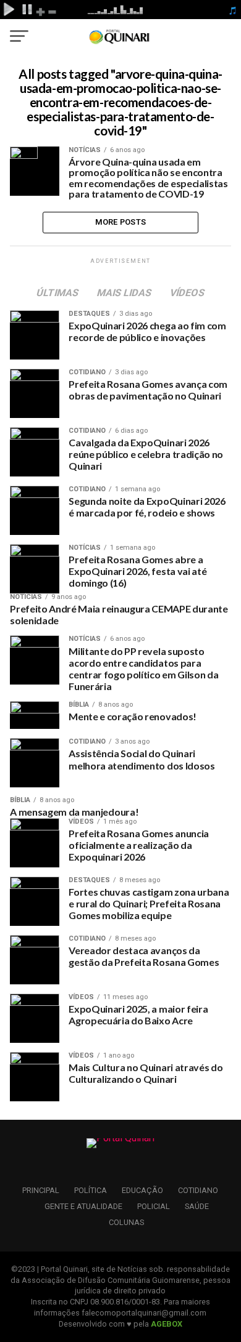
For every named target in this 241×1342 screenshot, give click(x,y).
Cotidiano (198, 1190)
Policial (153, 1206)
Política (90, 1190)
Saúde (197, 1206)
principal (40, 1190)
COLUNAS (126, 1222)
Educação (142, 1190)
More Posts (120, 222)
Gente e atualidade (83, 1206)
